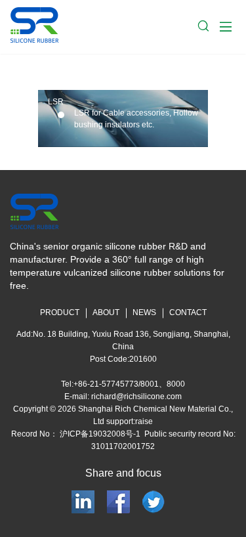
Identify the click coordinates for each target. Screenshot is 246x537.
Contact (188, 312)
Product (59, 312)
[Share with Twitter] (153, 501)
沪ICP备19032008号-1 (99, 434)
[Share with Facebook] (120, 501)
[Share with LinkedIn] (84, 501)
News (144, 312)
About (105, 312)
